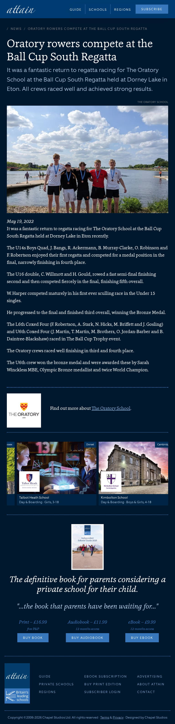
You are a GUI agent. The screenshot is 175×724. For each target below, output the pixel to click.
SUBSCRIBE (151, 9)
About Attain (151, 684)
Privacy (118, 717)
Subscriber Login (102, 692)
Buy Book (33, 638)
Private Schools (56, 684)
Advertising (149, 676)
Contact (146, 692)
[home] (21, 9)
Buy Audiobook (87, 638)
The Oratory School (111, 408)
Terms (104, 717)
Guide (76, 10)
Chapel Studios (156, 717)
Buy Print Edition (102, 684)
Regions (122, 10)
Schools (98, 10)
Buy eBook (142, 638)
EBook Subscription (105, 676)
